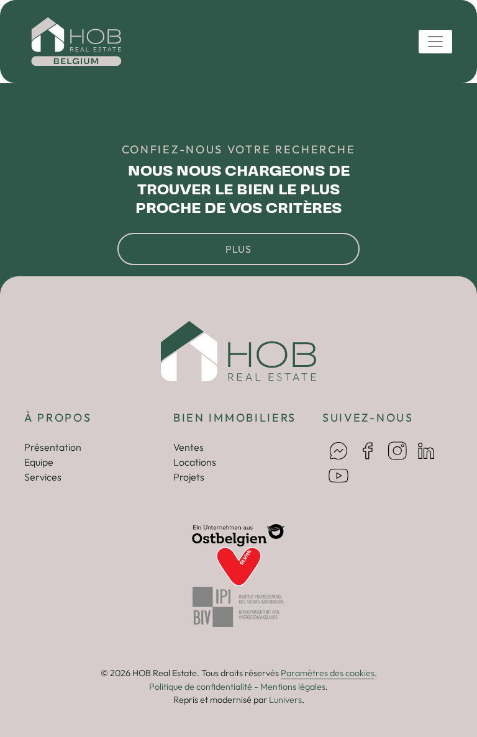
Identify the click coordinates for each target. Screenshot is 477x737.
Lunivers (285, 699)
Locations (194, 462)
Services (42, 477)
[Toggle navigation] (435, 41)
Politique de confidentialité (200, 686)
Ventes (188, 447)
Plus (238, 249)
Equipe (38, 462)
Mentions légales (292, 686)
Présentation (52, 447)
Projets (188, 477)
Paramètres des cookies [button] (328, 673)
